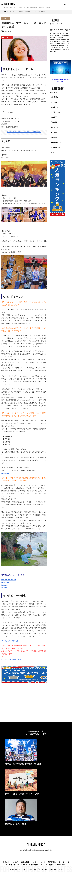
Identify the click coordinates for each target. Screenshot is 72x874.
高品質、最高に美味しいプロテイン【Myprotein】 (24, 131)
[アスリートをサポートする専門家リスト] (60, 74)
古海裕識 (55, 122)
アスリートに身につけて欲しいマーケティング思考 (22, 794)
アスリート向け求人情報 (29, 865)
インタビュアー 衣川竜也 (9, 641)
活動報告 (55, 137)
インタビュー (21, 7)
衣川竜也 (55, 147)
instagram (5, 473)
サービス (42, 7)
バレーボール (8, 31)
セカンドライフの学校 (8, 579)
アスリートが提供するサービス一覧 (53, 865)
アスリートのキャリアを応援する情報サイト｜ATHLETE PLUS (42, 869)
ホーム (6, 7)
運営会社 (6, 862)
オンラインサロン (32, 7)
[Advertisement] (24, 700)
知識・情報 (56, 142)
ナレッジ (12, 7)
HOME (4, 11)
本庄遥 (54, 127)
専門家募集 (52, 862)
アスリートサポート (38, 862)
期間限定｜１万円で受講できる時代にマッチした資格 (23, 764)
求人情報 (55, 132)
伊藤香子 (55, 117)
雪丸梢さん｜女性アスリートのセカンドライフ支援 (32, 11)
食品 (53, 152)
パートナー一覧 (63, 862)
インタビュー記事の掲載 (20, 862)
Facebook (4, 585)
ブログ (48, 7)
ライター (55, 112)
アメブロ (4, 588)
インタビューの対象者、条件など (12, 659)
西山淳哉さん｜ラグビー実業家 (15, 824)
